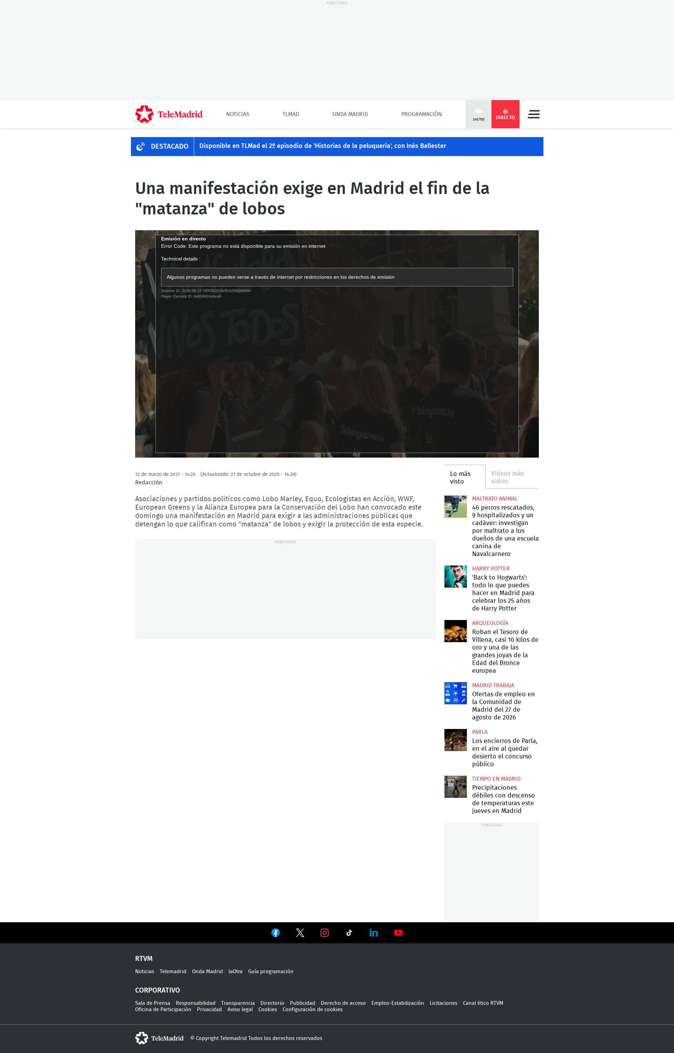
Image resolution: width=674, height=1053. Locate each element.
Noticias (237, 114)
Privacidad (209, 1009)
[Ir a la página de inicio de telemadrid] (169, 114)
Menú (534, 114)
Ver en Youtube (398, 933)
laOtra (236, 971)
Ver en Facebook (276, 934)
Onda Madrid (350, 114)
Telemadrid (173, 971)
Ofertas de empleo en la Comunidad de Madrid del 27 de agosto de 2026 (455, 693)
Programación (421, 114)
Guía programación (270, 971)
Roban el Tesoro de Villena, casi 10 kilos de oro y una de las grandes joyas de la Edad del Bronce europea (455, 631)
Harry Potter (491, 568)
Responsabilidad (196, 1003)
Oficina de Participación (163, 1009)
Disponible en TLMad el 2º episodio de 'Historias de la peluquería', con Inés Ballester (322, 146)
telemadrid (159, 1038)
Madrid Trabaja (493, 685)
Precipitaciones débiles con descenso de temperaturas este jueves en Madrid (455, 787)
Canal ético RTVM (483, 1003)
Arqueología (490, 623)
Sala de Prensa (152, 1003)
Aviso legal (240, 1009)
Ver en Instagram (325, 933)
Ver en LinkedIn (374, 933)
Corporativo (157, 990)
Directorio (272, 1003)
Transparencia (238, 1003)
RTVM (144, 958)
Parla (480, 732)
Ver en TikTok (349, 934)
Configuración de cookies (313, 1009)
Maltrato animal (495, 499)
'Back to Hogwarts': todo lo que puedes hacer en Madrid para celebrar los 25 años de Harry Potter (455, 577)
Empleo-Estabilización (397, 1003)
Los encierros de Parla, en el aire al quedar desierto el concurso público (455, 740)
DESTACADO (170, 146)
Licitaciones (443, 1003)
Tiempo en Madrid (496, 779)
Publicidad (302, 1003)
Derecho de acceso (343, 1003)
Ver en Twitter (300, 934)
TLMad (291, 114)
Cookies (267, 1009)
